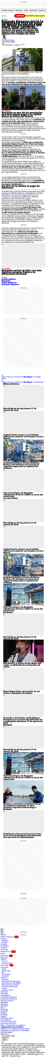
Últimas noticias (8, 10)
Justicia (4, 942)
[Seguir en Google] (2, 76)
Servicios (4, 949)
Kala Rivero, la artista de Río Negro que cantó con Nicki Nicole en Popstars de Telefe (22, 665)
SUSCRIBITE (35, 16)
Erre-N (4, 961)
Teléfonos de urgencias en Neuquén (15, 1030)
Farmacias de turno (8, 1023)
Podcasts (4, 994)
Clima (4, 969)
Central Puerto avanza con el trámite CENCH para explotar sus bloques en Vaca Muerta (23, 437)
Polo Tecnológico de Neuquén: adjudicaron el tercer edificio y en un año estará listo (23, 495)
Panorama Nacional (9, 987)
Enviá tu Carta (7, 990)
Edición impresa (7, 1001)
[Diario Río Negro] (5, 15)
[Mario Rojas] (4, 35)
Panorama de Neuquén (11, 981)
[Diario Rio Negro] (2, 1042)
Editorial (5, 979)
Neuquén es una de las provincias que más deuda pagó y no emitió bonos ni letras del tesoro (22, 114)
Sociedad (4, 967)
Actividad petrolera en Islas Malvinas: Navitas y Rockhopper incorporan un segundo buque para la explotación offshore (21, 465)
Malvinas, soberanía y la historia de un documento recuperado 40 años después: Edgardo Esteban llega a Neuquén (22, 806)
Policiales (4, 992)
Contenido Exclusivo (9, 997)
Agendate (6, 956)
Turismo (4, 948)
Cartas (4, 988)
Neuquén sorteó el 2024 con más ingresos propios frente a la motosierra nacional (22, 272)
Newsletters (8, 952)
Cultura (3, 959)
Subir (5, 1040)
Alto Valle (4, 1006)
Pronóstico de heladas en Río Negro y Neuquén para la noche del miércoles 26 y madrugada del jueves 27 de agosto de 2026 (23, 720)
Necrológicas (6, 1020)
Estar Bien (7, 965)
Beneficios (5, 1034)
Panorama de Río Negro (11, 983)
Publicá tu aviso (7, 1018)
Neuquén (19, 10)
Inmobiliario (5, 995)
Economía (5, 946)
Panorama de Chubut (10, 985)
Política (5, 20)
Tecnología (6, 974)
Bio (3, 972)
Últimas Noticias (9, 937)
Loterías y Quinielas (8, 1022)
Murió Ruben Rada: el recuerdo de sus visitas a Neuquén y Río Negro (21, 692)
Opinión (4, 978)
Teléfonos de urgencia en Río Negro (15, 1029)
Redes (3, 954)
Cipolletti (42, 10)
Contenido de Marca (9, 999)
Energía (4, 944)
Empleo (4, 1016)
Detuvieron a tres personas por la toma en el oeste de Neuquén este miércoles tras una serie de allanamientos (22, 836)
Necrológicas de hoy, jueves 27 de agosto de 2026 (19, 409)
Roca (26, 10)
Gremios (5, 941)
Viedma (4, 1013)
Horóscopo (6, 971)
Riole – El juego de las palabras (13, 1025)
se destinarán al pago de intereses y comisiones (20, 196)
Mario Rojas (9, 40)
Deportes (4, 958)
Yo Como (5, 976)
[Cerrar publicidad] (2, 929)
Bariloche (33, 10)
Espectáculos (7, 963)
